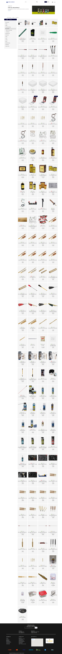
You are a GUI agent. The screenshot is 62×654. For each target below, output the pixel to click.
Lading (6, 39)
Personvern (7, 639)
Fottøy (6, 36)
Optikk (6, 25)
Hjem (10, 17)
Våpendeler (7, 44)
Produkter (13, 17)
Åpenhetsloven (8, 641)
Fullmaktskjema (21, 639)
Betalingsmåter (21, 642)
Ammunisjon (7, 22)
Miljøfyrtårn (7, 640)
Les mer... (9, 10)
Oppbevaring (7, 46)
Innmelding (29, 626)
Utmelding (33, 626)
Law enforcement (8, 642)
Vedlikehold (7, 31)
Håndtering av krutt (21, 640)
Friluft (6, 38)
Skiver (6, 41)
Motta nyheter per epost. (31, 625)
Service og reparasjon (22, 641)
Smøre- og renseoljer (9, 30)
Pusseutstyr (17, 17)
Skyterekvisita (7, 33)
